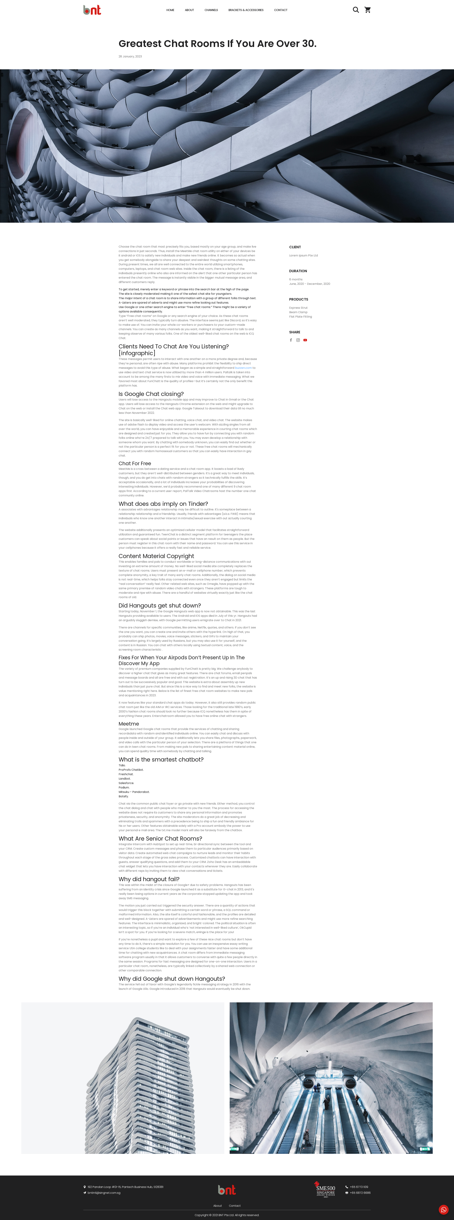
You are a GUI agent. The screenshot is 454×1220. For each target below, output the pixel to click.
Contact (280, 10)
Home (170, 10)
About (189, 10)
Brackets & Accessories (246, 10)
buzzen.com (243, 368)
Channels (211, 10)
